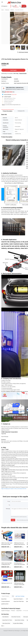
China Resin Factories (15, 616)
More (2, 625)
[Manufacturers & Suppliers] (14, 2)
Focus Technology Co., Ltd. (17, 630)
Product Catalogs (20, 596)
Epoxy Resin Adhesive (19, 9)
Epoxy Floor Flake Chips (19, 601)
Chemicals (7, 9)
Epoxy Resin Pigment (18, 599)
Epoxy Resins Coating (19, 620)
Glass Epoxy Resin (6, 623)
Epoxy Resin (3, 599)
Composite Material (5, 601)
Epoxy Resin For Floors (7, 620)
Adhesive (12, 9)
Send (13, 520)
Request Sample (23, 73)
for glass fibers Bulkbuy (18, 623)
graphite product (4, 603)
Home (2, 9)
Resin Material (5, 616)
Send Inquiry (13, 70)
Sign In (3, 104)
